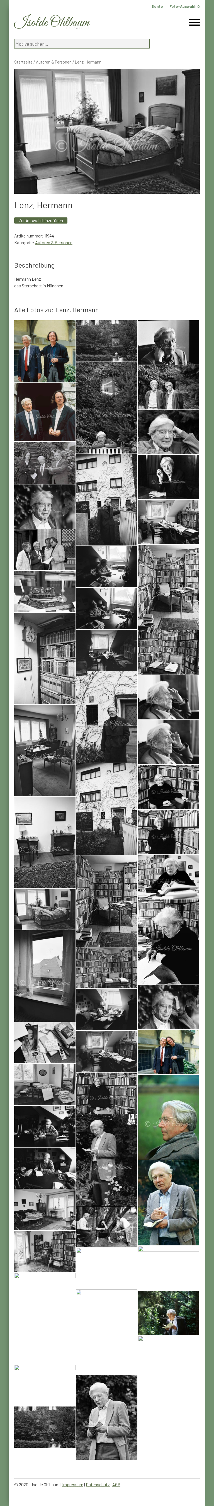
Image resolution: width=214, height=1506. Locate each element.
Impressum (72, 1484)
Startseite (23, 61)
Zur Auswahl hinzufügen (41, 220)
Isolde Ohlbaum (51, 22)
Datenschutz (98, 1484)
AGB (116, 1484)
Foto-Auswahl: (184, 6)
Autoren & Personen (54, 61)
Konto (157, 6)
